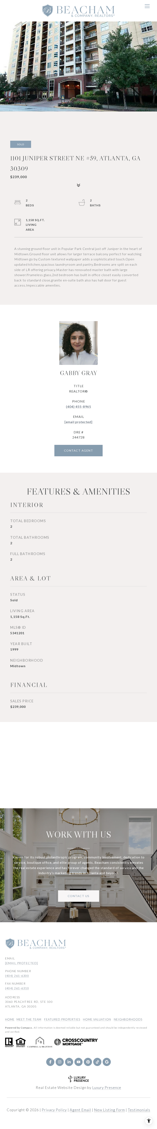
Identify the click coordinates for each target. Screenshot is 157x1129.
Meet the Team (29, 1019)
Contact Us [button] (79, 896)
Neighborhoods (128, 1019)
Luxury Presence (106, 1087)
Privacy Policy (54, 1110)
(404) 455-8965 (78, 406)
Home (10, 1019)
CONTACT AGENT (78, 450)
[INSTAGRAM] (60, 1062)
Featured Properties (62, 1019)
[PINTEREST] (88, 1062)
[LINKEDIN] (69, 1062)
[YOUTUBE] (78, 1062)
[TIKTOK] (97, 1062)
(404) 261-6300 (17, 975)
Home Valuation (97, 1019)
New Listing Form (109, 1110)
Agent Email (80, 1110)
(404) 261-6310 (17, 988)
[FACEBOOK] (50, 1062)
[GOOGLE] (107, 1062)
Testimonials (139, 1110)
